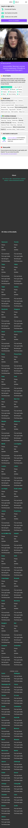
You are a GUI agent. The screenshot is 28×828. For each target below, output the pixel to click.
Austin (16, 805)
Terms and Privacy (16, 178)
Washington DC (5, 684)
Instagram (6, 180)
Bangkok (4, 623)
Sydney (16, 287)
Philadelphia (17, 706)
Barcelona (17, 601)
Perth (3, 376)
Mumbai (3, 421)
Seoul (3, 331)
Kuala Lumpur (18, 488)
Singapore (17, 309)
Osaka (3, 717)
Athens (3, 816)
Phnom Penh (17, 354)
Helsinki (16, 533)
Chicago (3, 783)
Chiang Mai (17, 783)
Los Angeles (17, 444)
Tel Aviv (3, 695)
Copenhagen (5, 578)
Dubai (3, 556)
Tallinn (16, 264)
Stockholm (4, 309)
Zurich (3, 673)
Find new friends (5, 253)
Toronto (16, 242)
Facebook (23, 178)
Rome (3, 354)
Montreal (16, 728)
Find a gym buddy (5, 256)
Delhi (15, 556)
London (3, 466)
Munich (3, 728)
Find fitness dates (5, 261)
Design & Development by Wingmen (16, 180)
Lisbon (16, 466)
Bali (15, 623)
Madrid (16, 750)
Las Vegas (4, 488)
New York (16, 399)
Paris (15, 376)
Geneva (3, 761)
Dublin (3, 772)
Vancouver (4, 242)
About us (7, 178)
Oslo (2, 399)
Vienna (16, 684)
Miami (3, 739)
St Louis (16, 695)
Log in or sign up (12, 137)
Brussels (16, 578)
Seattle (3, 706)
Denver (16, 772)
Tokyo (3, 264)
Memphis (16, 739)
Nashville (16, 717)
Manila (3, 444)
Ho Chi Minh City (6, 533)
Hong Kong (17, 511)
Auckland (4, 645)
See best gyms (5, 258)
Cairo (15, 794)
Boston (3, 805)
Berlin (3, 601)
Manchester (4, 750)
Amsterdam (17, 645)
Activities (3, 249)
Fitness (3, 245)
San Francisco (18, 331)
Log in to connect (14, 20)
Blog (11, 178)
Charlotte (4, 794)
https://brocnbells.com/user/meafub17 (9, 153)
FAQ (3, 178)
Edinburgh (17, 761)
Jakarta (3, 511)
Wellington (17, 673)
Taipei (3, 287)
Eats (2, 247)
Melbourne (17, 421)
